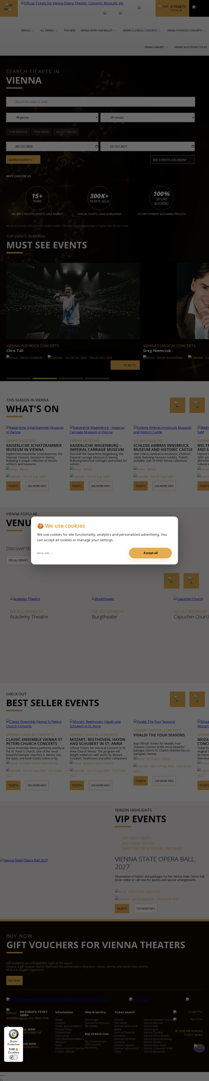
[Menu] (20, 1029)
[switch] (14, 1057)
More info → (45, 553)
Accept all (150, 553)
